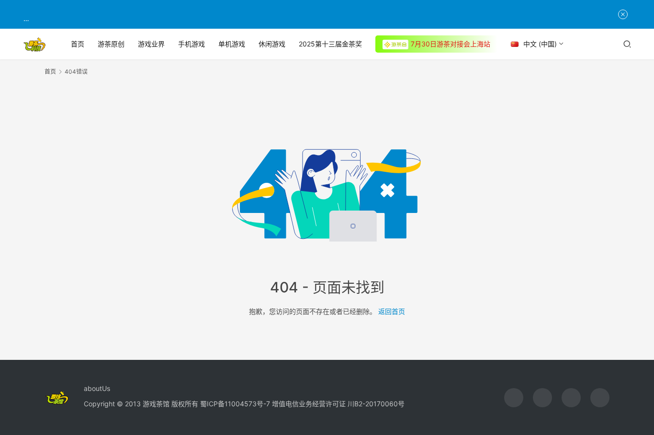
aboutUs (97, 388)
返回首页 (391, 311)
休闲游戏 (272, 44)
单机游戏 (231, 44)
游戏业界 (151, 44)
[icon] (513, 397)
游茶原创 (111, 44)
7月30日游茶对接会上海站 (450, 44)
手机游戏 (191, 44)
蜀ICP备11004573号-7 (235, 404)
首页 (77, 44)
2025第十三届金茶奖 (330, 44)
